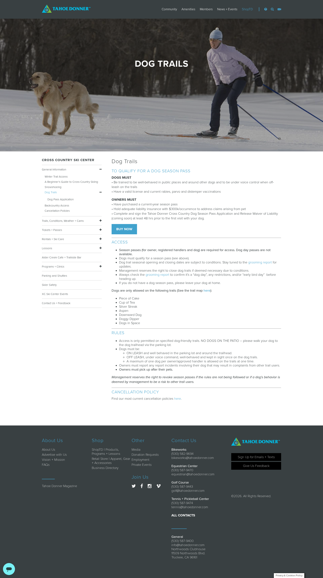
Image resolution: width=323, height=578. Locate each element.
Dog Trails (51, 192)
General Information (54, 169)
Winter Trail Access (56, 176)
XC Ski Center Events (55, 294)
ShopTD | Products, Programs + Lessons (106, 452)
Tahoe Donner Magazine (59, 486)
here (207, 290)
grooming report (260, 262)
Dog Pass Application (60, 199)
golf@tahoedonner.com (187, 491)
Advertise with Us (54, 455)
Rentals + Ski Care (53, 239)
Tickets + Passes (52, 230)
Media (136, 450)
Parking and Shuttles (54, 275)
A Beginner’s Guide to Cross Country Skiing (71, 182)
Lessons (47, 248)
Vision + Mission (53, 460)
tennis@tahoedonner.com (189, 507)
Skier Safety (49, 285)
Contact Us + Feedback (56, 303)
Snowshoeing (53, 187)
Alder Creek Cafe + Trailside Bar (61, 257)
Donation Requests (145, 455)
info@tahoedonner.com (187, 545)
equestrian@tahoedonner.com (192, 474)
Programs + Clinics (53, 266)
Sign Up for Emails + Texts (256, 457)
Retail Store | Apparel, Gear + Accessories (111, 461)
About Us (48, 450)
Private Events (142, 465)
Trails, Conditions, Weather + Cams (63, 221)
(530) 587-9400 (182, 541)
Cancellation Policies (57, 210)
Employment (140, 460)
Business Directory (105, 468)
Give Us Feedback (256, 466)
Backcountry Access (57, 205)
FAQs (46, 465)
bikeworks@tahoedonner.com (192, 458)
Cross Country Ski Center (68, 160)
